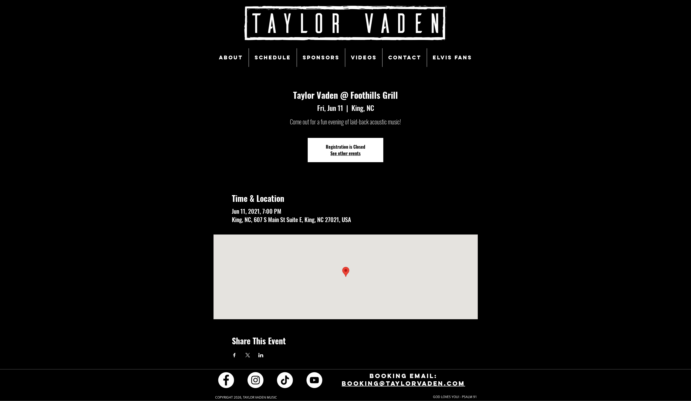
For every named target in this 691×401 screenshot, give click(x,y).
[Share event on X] (247, 355)
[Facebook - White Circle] (226, 380)
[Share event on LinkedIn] (260, 355)
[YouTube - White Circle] (314, 380)
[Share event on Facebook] (234, 355)
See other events (345, 153)
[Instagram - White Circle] (255, 380)
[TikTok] (285, 380)
